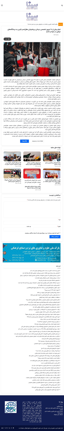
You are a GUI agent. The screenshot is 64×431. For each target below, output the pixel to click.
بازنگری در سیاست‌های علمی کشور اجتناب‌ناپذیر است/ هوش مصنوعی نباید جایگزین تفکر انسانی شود (38, 336)
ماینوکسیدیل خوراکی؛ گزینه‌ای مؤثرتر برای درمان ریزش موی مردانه (45, 368)
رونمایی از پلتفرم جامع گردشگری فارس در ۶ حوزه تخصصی (47, 343)
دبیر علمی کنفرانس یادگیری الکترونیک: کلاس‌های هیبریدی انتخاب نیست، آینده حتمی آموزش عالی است (37, 334)
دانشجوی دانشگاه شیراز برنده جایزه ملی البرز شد (49, 280)
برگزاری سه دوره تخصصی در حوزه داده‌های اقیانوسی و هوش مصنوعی (44, 382)
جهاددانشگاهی (60, 406)
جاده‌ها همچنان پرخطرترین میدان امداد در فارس (52, 163)
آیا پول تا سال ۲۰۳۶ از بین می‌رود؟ (52, 290)
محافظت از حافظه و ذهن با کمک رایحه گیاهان (49, 297)
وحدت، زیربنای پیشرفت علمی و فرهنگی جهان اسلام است (47, 278)
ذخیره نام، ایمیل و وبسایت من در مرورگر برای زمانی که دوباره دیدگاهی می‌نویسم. (42, 233)
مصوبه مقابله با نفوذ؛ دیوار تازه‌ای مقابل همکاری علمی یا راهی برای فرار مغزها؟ (42, 314)
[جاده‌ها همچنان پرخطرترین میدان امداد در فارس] (51, 156)
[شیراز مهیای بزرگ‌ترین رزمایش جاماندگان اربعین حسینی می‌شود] (32, 156)
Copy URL (24, 141)
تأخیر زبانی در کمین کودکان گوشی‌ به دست (50, 363)
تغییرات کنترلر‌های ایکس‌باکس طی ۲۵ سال (50, 348)
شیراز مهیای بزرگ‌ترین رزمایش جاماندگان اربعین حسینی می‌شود (33, 163)
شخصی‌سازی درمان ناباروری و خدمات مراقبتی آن (49, 285)
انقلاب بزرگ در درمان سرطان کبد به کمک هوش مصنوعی (47, 375)
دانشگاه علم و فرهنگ (58, 414)
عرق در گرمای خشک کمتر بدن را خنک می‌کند (50, 319)
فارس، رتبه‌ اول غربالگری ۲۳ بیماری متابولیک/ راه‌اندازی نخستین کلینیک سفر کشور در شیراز (40, 275)
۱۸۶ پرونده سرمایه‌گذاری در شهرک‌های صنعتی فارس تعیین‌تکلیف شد (45, 360)
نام (59, 220)
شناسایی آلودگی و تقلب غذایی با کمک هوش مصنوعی (48, 312)
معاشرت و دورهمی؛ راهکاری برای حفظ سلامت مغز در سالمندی (46, 380)
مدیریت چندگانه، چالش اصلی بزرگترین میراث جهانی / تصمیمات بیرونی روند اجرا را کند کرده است (39, 283)
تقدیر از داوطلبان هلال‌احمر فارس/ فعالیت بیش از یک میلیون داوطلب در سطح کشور (51, 181)
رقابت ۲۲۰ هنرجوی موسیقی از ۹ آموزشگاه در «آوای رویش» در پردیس (44, 309)
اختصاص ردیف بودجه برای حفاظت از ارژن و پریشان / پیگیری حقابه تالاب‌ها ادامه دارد (41, 273)
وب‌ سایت (29, 226)
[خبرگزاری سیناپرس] (32, 5)
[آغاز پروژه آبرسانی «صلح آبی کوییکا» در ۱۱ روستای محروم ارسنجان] (12, 173)
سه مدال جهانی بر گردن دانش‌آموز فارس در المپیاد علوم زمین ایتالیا (45, 295)
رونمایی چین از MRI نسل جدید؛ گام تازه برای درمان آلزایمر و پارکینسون (44, 370)
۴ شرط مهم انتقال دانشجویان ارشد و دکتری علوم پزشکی (47, 390)
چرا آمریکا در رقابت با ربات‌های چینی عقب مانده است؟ (48, 351)
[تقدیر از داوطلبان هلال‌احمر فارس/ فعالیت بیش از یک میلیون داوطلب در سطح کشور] (51, 173)
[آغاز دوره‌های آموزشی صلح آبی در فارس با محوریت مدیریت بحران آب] (12, 156)
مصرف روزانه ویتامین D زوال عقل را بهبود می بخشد (48, 292)
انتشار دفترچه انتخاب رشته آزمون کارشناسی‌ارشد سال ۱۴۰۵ (47, 324)
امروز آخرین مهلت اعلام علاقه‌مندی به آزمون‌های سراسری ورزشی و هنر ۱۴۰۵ (43, 317)
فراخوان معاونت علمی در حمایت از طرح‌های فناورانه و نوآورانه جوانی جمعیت (43, 377)
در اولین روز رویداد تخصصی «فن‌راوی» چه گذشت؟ (48, 322)
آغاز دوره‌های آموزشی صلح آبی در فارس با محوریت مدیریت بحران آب (13, 163)
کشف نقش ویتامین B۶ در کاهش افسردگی (50, 385)
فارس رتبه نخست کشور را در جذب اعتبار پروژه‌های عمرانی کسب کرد (45, 270)
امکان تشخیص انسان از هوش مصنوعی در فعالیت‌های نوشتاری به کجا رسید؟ (43, 300)
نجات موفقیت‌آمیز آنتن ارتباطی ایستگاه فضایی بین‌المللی (47, 373)
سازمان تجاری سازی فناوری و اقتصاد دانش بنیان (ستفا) (54, 412)
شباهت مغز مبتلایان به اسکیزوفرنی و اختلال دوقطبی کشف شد (46, 307)
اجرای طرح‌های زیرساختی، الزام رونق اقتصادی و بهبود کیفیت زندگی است (44, 302)
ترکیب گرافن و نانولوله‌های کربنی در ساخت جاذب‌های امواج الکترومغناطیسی (43, 288)
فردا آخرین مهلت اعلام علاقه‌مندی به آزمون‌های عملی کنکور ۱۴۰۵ (45, 387)
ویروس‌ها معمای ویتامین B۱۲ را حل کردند (51, 339)
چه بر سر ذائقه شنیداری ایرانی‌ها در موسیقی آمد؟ (49, 341)
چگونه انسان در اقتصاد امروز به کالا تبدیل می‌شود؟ (49, 358)
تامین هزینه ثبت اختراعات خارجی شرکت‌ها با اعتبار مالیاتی (47, 353)
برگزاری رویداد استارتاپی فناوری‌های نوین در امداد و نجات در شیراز (33, 184)
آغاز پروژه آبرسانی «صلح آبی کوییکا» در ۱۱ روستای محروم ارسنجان (12, 180)
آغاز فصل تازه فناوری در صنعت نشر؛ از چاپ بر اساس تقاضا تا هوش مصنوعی (41, 24)
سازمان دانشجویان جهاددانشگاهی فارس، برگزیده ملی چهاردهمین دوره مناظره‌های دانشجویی (39, 305)
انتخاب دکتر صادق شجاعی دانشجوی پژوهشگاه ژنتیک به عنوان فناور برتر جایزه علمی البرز (40, 326)
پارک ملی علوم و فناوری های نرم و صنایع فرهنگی (54, 409)
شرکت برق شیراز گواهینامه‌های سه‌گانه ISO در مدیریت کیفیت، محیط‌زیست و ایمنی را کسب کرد (39, 329)
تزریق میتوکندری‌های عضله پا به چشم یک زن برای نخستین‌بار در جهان (44, 331)
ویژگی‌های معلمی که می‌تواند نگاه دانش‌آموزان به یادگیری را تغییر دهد (44, 356)
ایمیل (58, 226)
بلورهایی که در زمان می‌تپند (54, 346)
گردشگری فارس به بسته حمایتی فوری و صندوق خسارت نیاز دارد (46, 365)
